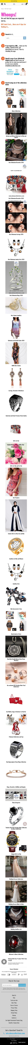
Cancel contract (21, 1042)
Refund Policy (14, 1013)
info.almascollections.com (15, 1033)
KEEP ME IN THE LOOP (22, 985)
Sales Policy (14, 1003)
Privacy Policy (14, 1008)
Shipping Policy (14, 1010)
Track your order (14, 1000)
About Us (14, 995)
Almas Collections (12, 1038)
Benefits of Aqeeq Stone (14, 1023)
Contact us (14, 1018)
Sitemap (14, 1015)
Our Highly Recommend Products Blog (14, 1020)
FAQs (14, 998)
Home (2, 8)
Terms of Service (14, 1005)
